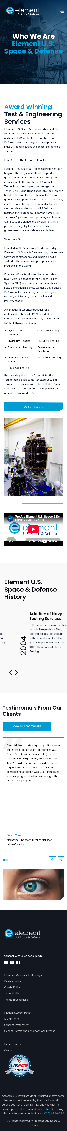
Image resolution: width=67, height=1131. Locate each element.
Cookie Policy (12, 987)
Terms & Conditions (16, 1000)
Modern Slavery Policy (17, 1013)
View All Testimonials (27, 726)
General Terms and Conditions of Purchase (29, 1031)
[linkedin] (6, 962)
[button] (62, 11)
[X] (12, 962)
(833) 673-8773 (53, 1113)
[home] (22, 11)
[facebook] (18, 962)
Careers (9, 1050)
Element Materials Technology (23, 975)
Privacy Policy (12, 981)
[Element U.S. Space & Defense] (24, 936)
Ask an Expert (33, 407)
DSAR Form (11, 1019)
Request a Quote (14, 1044)
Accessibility (12, 993)
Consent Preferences (17, 1025)
